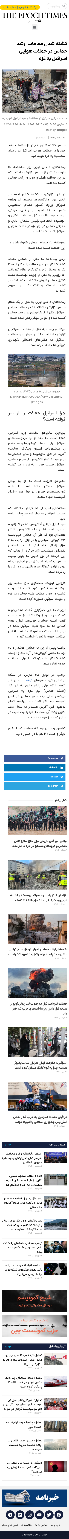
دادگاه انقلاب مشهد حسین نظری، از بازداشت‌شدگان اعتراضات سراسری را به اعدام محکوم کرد (22, 1180)
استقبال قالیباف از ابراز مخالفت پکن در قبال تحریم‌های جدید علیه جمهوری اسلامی (22, 1158)
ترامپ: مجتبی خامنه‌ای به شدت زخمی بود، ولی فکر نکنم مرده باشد (22, 1247)
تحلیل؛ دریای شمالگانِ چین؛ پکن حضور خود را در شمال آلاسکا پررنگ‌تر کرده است (23, 1382)
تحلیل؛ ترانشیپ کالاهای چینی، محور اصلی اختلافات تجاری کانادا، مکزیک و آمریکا (22, 1360)
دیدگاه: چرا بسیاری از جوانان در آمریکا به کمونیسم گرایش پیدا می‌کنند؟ (24, 1467)
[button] (35, 27)
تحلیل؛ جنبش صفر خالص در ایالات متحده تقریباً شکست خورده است (25, 1445)
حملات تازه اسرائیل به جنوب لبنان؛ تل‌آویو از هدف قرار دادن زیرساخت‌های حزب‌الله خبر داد (38, 1009)
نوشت (28, 680)
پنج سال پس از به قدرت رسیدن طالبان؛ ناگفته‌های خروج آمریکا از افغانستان (22, 1203)
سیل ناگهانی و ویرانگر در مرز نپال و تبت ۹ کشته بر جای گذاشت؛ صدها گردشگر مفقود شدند (22, 1225)
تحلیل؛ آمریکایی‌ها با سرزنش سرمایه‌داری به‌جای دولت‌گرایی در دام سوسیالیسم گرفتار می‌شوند (22, 1404)
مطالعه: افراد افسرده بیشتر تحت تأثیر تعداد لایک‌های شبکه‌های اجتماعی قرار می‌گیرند (22, 1270)
